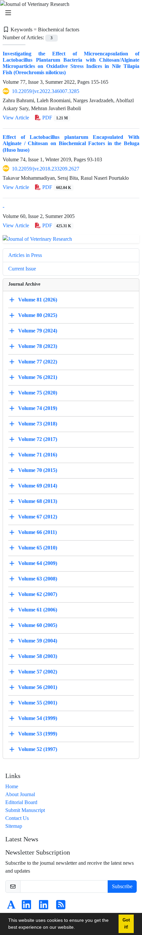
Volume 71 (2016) (37, 455)
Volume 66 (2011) (37, 532)
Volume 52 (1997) (37, 749)
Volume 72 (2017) (37, 439)
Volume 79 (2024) (37, 330)
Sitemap (13, 826)
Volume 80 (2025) (37, 315)
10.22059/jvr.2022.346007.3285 (45, 91)
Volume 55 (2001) (37, 703)
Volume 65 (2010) (37, 548)
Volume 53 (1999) (37, 734)
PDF (54, 117)
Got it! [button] (126, 923)
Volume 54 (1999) (37, 718)
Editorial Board (21, 802)
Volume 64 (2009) (37, 563)
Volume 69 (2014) (37, 486)
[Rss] (61, 907)
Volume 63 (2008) (37, 579)
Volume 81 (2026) (37, 299)
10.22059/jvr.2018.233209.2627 (45, 169)
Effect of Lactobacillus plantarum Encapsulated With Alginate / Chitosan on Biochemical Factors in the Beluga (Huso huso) (71, 143)
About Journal (20, 794)
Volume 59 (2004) (37, 641)
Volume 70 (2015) (37, 470)
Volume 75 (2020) (37, 393)
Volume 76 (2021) (37, 377)
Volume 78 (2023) (37, 346)
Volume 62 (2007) (37, 594)
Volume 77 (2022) (37, 361)
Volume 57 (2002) (37, 672)
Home (11, 786)
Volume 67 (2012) (37, 517)
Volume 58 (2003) (37, 656)
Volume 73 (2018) (37, 424)
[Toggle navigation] (69, 13)
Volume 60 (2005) (37, 625)
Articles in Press (25, 255)
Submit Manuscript (25, 810)
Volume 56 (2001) (37, 687)
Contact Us (17, 818)
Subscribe (122, 886)
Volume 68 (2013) (37, 501)
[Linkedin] (26, 907)
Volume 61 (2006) (37, 610)
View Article (16, 117)
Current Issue (22, 268)
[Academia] (11, 907)
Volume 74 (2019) (37, 408)
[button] (77, 928)
